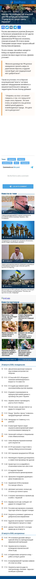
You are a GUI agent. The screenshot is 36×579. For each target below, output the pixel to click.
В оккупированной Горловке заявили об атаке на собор (18, 562)
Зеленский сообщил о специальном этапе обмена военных (18, 435)
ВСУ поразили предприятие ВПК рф (18, 453)
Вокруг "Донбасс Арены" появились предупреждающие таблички (18, 414)
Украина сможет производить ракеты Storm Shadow (18, 401)
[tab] (9, 359)
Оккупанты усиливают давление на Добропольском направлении (18, 515)
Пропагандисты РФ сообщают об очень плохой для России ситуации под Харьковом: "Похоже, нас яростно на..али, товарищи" (18, 282)
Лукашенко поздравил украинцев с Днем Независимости (18, 477)
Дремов (11, 159)
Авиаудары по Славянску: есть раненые (18, 420)
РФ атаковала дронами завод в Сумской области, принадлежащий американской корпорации (18, 540)
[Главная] (11, 2)
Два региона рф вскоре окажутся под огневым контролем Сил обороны (18, 371)
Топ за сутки (27, 359)
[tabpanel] (18, 468)
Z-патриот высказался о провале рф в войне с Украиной (18, 496)
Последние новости (9, 359)
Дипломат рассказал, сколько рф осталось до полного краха (18, 490)
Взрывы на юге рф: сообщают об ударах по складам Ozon (18, 503)
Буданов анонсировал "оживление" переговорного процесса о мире (18, 521)
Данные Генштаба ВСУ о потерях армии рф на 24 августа (18, 528)
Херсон (21, 159)
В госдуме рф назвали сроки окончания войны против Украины (18, 387)
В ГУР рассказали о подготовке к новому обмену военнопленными (18, 448)
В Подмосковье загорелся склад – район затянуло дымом (18, 555)
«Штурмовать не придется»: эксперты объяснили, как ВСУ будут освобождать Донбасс (18, 232)
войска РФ (7, 163)
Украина (25, 163)
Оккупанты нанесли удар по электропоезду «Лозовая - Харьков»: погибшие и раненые (18, 569)
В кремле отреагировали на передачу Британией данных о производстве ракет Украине (18, 394)
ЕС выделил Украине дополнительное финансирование (18, 471)
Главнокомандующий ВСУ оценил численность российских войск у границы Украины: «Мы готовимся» (18, 207)
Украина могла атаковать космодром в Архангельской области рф (18, 548)
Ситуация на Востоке (29, 5)
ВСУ (16, 163)
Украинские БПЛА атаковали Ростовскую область (18, 484)
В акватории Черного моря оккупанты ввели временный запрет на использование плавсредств (18, 428)
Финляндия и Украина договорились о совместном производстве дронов (18, 458)
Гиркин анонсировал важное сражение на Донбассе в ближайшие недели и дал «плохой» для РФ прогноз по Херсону (18, 256)
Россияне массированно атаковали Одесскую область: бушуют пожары (18, 509)
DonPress (20, 2)
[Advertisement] (18, 135)
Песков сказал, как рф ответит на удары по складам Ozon (18, 408)
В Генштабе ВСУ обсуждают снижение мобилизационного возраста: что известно (18, 379)
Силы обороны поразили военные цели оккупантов (18, 441)
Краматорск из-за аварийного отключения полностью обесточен (18, 465)
